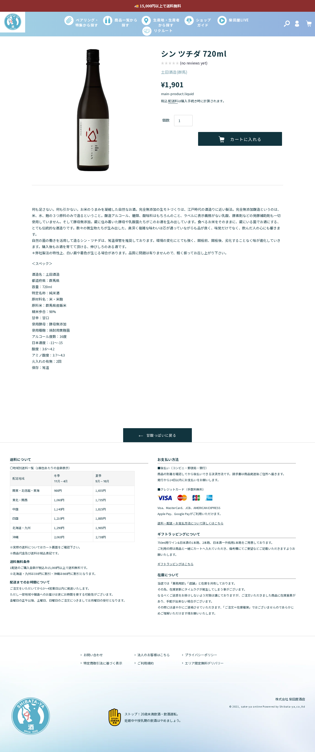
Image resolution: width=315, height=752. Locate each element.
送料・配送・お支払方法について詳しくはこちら (190, 523)
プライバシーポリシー (201, 655)
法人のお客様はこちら (153, 655)
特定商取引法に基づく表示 (102, 663)
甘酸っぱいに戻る (161, 435)
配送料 (173, 101)
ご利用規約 (145, 663)
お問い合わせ (93, 655)
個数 (165, 120)
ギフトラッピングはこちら (175, 564)
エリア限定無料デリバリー (204, 663)
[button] (184, 63)
